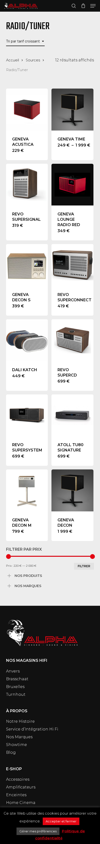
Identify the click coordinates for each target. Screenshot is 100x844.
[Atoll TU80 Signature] (72, 415)
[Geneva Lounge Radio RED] (72, 185)
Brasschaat (17, 679)
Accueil (12, 60)
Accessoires (17, 779)
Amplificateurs (20, 787)
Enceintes (16, 795)
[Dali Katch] (27, 340)
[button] (93, 5)
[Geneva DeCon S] (27, 265)
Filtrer (84, 566)
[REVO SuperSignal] (27, 185)
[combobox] (25, 41)
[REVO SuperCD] (72, 340)
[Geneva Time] (72, 110)
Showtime (16, 744)
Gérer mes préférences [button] (38, 831)
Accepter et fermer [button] (61, 821)
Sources (33, 60)
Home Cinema (20, 802)
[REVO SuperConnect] (72, 265)
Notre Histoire (20, 721)
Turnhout (15, 694)
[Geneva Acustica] (27, 110)
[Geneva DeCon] (72, 490)
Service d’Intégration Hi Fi (32, 729)
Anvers (13, 671)
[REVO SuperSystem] (27, 415)
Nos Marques (19, 737)
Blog (11, 752)
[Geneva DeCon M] (27, 490)
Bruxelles (15, 686)
